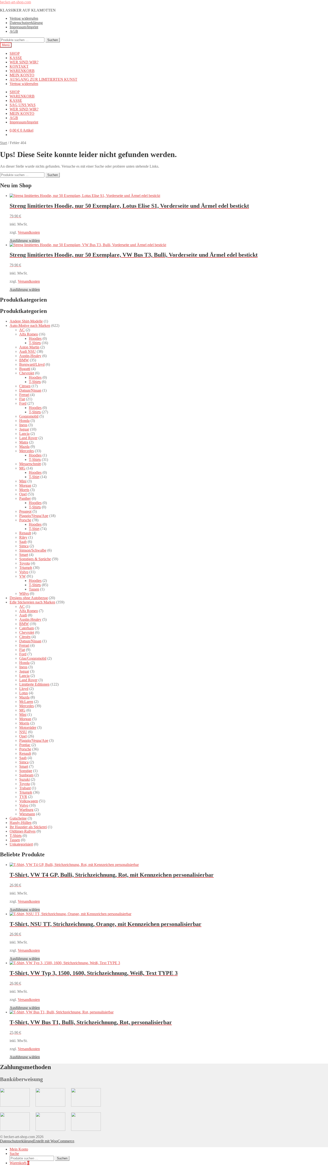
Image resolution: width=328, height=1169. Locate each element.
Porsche (25, 520)
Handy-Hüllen (20, 823)
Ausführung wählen (25, 240)
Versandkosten (29, 232)
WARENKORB (22, 71)
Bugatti (24, 369)
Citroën (24, 637)
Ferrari (24, 395)
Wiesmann (27, 814)
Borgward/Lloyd (32, 364)
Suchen (52, 40)
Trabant (25, 788)
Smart (23, 555)
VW (22, 576)
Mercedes (26, 451)
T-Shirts (35, 343)
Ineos (23, 425)
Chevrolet (26, 373)
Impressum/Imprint (24, 27)
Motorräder (27, 727)
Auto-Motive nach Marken (30, 325)
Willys (24, 593)
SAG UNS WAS (23, 105)
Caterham (26, 628)
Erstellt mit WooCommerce (53, 1141)
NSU (23, 732)
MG (22, 468)
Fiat (22, 399)
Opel (23, 494)
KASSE (16, 58)
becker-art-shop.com (15, 2)
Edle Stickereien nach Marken (32, 602)
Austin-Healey (30, 356)
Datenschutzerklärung (26, 23)
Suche (14, 1153)
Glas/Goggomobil (32, 658)
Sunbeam (26, 775)
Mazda (24, 446)
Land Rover (28, 438)
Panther (25, 498)
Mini (22, 481)
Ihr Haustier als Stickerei (28, 827)
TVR (23, 797)
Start (3, 143)
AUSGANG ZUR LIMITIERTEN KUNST (43, 79)
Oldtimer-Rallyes (23, 831)
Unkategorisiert (21, 844)
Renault (25, 533)
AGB (14, 31)
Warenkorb (19, 1163)
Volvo (23, 572)
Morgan (25, 485)
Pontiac (24, 745)
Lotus (23, 693)
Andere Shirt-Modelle (26, 321)
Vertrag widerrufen (24, 18)
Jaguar (24, 429)
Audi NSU (27, 351)
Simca (24, 546)
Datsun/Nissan (30, 390)
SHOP (15, 53)
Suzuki (24, 779)
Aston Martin (29, 347)
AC (22, 330)
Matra (23, 442)
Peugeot (25, 511)
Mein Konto (19, 1149)
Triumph (25, 568)
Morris (24, 490)
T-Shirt (34, 477)
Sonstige (25, 771)
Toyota (24, 563)
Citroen (24, 386)
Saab (23, 542)
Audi (23, 615)
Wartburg (26, 810)
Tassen (34, 589)
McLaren (26, 702)
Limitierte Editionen (34, 684)
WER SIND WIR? (24, 62)
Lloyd (23, 689)
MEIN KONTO (22, 75)
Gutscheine (18, 818)
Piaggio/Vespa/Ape (33, 516)
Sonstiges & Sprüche (35, 559)
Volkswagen (28, 801)
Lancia (24, 434)
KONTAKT (19, 66)
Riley (23, 537)
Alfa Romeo (28, 334)
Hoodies (35, 338)
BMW (24, 360)
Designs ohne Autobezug (29, 598)
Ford (22, 403)
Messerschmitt (30, 464)
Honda (24, 421)
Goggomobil (28, 416)
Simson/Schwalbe (32, 550)
